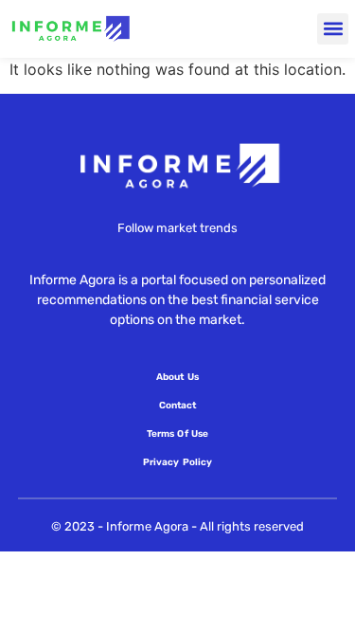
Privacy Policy (177, 462)
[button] (332, 29)
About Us (177, 377)
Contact (178, 405)
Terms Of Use (177, 434)
